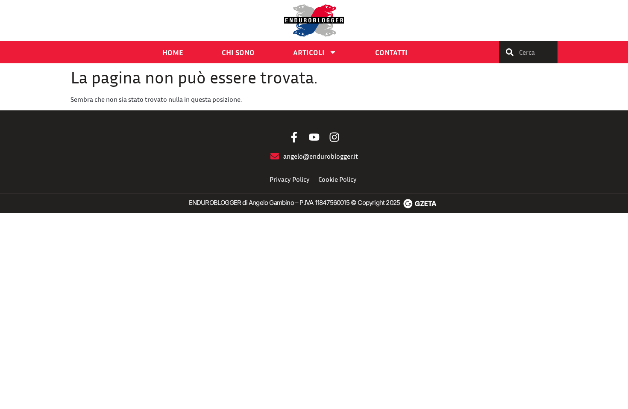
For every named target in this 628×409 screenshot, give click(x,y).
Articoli (309, 52)
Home (172, 52)
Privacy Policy (290, 179)
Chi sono (238, 52)
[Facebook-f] (294, 137)
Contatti (391, 52)
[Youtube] (314, 137)
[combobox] (528, 52)
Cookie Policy (337, 179)
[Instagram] (334, 137)
